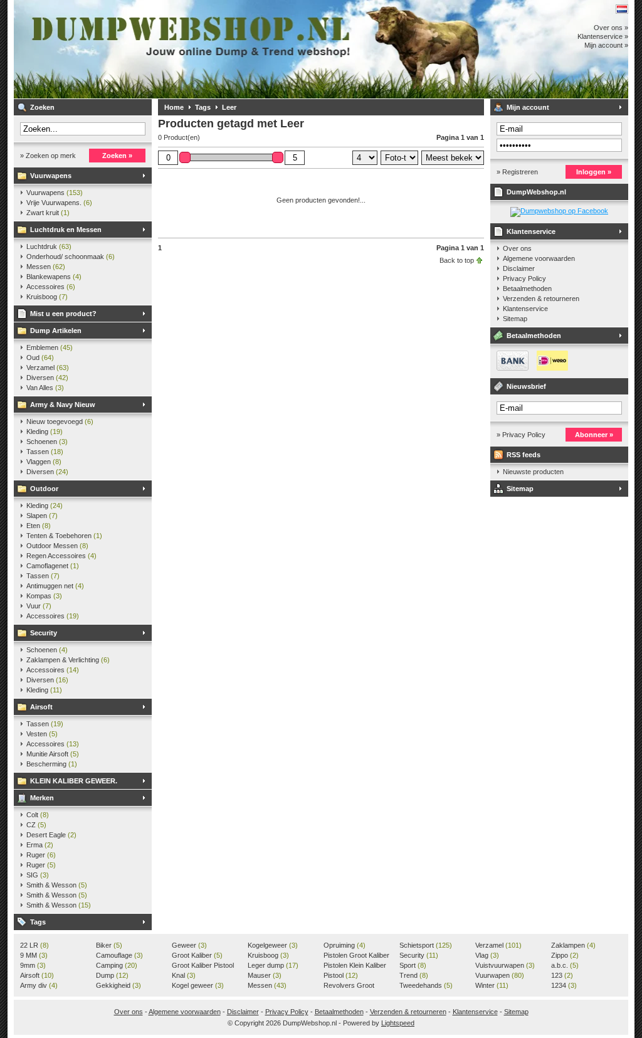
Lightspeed (397, 1023)
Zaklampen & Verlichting (68, 660)
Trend (413, 975)
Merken (42, 798)
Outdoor (44, 488)
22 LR (34, 945)
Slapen (42, 515)
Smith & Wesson (56, 885)
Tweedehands (426, 985)
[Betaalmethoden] (529, 368)
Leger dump (273, 965)
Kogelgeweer (273, 945)
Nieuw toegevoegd (59, 421)
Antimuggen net (55, 586)
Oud (40, 357)
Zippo (565, 955)
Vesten (42, 734)
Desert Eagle (51, 835)
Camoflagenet (52, 565)
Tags (38, 922)
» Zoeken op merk (48, 155)
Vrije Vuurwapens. (59, 202)
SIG (37, 875)
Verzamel (47, 367)
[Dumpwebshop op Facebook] (559, 210)
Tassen (44, 451)
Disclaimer (519, 268)
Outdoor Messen (57, 545)
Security (43, 633)
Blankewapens (54, 276)
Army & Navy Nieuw (62, 404)
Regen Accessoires (61, 555)
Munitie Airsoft (52, 754)
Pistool (341, 975)
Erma (39, 845)
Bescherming (51, 764)
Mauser (265, 975)
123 (562, 975)
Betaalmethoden (527, 288)
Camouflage (119, 955)
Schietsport (425, 945)
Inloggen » (593, 172)
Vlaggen (43, 461)
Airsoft (41, 707)
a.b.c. (565, 965)
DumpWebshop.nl (180, 49)
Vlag (487, 955)
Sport (412, 965)
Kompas (44, 596)
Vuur (38, 606)
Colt (37, 814)
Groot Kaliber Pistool (203, 965)
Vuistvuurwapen (505, 965)
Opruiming (345, 945)
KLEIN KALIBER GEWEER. (73, 781)
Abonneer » (594, 434)
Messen (45, 266)
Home (174, 107)
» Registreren (517, 172)
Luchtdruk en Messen (66, 229)
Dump (112, 975)
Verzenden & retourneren (541, 298)
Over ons (517, 248)
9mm (33, 965)
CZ (36, 825)
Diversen (47, 377)
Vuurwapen (499, 975)
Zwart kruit (48, 212)
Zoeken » (117, 155)
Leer (229, 107)
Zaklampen (573, 945)
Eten (38, 525)
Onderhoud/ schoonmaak (70, 256)
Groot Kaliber (197, 955)
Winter (491, 985)
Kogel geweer (198, 985)
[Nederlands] (622, 9)
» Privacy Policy (521, 434)
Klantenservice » (602, 36)
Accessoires (50, 286)
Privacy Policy (524, 278)
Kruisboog (47, 296)
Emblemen (49, 347)
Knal (184, 975)
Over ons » (611, 27)
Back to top (456, 260)
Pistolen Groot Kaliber (356, 955)
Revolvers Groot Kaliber (349, 986)
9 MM (34, 955)
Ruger (41, 855)
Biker (109, 945)
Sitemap (515, 318)
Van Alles (45, 387)
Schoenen (47, 441)
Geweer (189, 945)
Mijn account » (606, 45)
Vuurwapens (50, 175)
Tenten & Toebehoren (64, 535)
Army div (39, 985)
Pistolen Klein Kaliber (355, 965)
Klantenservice (531, 231)
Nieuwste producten (533, 471)
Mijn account (528, 107)
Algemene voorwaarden (539, 258)
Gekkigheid (118, 985)
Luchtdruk (48, 246)
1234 (564, 985)
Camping (116, 965)
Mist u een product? (63, 313)
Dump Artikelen (56, 330)
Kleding (44, 431)
